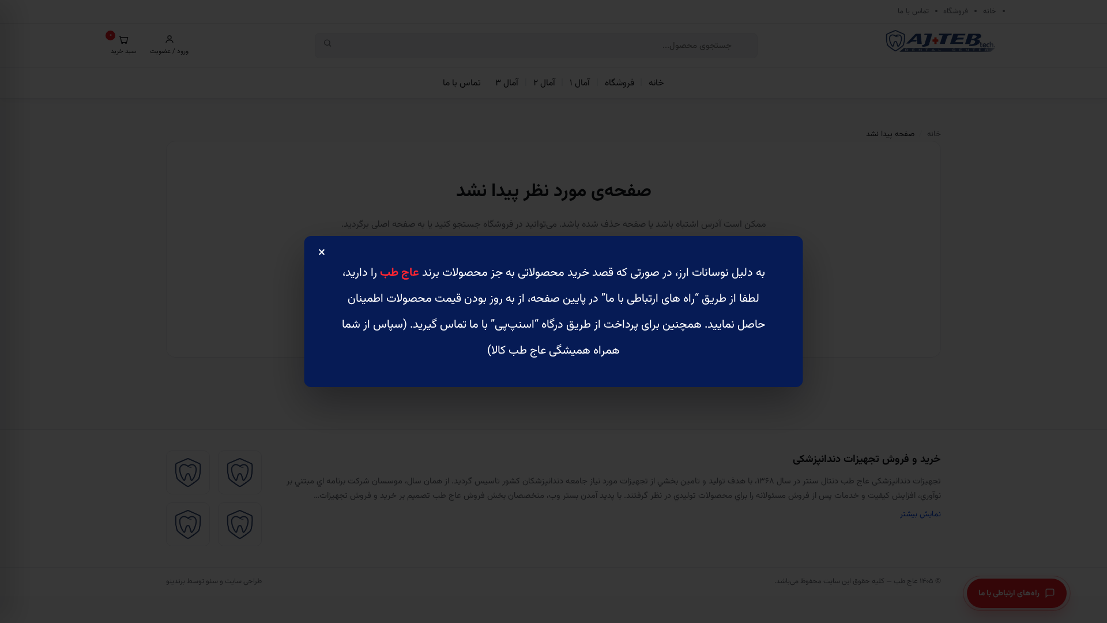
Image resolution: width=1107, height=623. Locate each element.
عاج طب (399, 273)
